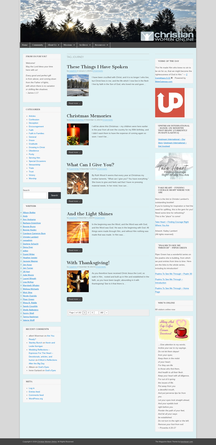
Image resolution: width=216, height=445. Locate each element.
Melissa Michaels (31, 289)
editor (25, 251)
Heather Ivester (30, 257)
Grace (32, 140)
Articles (32, 116)
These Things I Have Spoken (97, 66)
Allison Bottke (29, 212)
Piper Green (28, 299)
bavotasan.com (187, 442)
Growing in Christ (37, 147)
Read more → (75, 103)
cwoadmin (73, 71)
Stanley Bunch (35, 342)
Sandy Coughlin (30, 306)
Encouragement (36, 126)
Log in (32, 388)
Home (25, 45)
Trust (31, 171)
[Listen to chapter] (172, 78)
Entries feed (34, 392)
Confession (34, 119)
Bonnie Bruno (29, 226)
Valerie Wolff (29, 320)
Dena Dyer (28, 247)
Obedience (34, 151)
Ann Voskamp (29, 219)
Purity (31, 154)
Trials (31, 168)
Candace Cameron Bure (34, 233)
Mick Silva (27, 292)
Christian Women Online (47, 442)
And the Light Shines (90, 213)
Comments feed (36, 395)
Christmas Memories (89, 116)
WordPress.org (36, 398)
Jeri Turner (28, 268)
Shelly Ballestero (30, 310)
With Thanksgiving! (88, 262)
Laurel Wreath (29, 278)
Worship (32, 178)
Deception (33, 123)
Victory (32, 175)
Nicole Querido (30, 296)
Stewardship (34, 164)
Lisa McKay (28, 282)
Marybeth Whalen (31, 285)
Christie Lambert (30, 237)
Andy (25, 216)
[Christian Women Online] (108, 21)
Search (26, 190)
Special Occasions (37, 161)
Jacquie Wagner (30, 261)
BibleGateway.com (163, 81)
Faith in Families (36, 133)
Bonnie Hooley (29, 230)
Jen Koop (27, 264)
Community (37, 45)
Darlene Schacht (30, 244)
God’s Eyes (43, 367)
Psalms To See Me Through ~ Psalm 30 (173, 274)
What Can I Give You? (90, 164)
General (32, 137)
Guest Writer (74, 169)
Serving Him (34, 158)
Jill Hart (26, 271)
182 (101, 313)
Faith (31, 130)
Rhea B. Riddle (30, 303)
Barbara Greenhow (76, 120)
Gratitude (33, 144)
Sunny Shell (28, 313)
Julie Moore (28, 275)
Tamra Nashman (30, 316)
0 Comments (98, 71)
